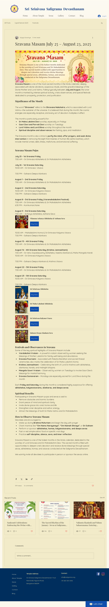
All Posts (7, 23)
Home (14, 574)
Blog (13, 593)
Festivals (35, 23)
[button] (102, 23)
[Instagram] (103, 573)
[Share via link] (32, 479)
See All (102, 497)
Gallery (14, 586)
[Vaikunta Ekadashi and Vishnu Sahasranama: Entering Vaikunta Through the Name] (89, 510)
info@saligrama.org (68, 577)
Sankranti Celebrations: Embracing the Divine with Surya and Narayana (18, 523)
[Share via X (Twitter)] (21, 479)
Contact (15, 590)
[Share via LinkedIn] (27, 479)
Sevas (14, 582)
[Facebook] (98, 573)
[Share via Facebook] (16, 479)
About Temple (17, 578)
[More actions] (92, 37)
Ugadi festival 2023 (21, 23)
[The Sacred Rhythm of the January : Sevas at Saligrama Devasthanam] (54, 510)
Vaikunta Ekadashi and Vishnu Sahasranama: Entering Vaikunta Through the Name (89, 523)
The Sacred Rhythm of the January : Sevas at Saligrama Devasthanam (54, 523)
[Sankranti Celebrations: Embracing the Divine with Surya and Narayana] (20, 510)
